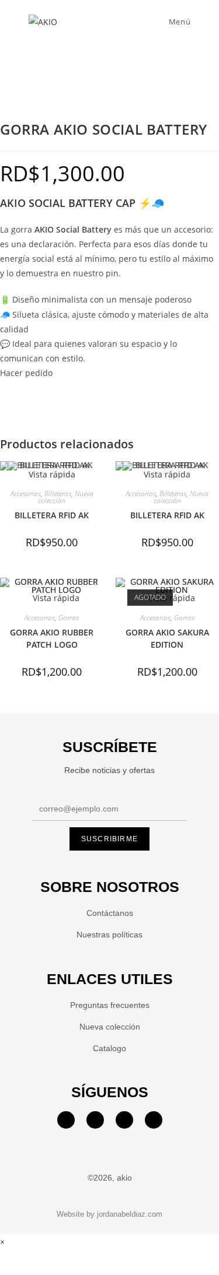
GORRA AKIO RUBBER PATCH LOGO (51, 638)
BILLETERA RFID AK (52, 515)
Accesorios (26, 493)
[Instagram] (95, 1120)
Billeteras (57, 493)
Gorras (68, 618)
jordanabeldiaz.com (129, 1214)
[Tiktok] (153, 1120)
